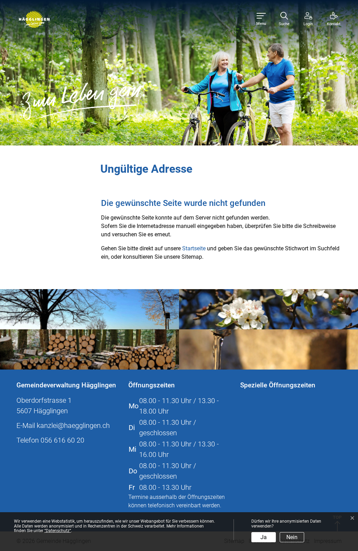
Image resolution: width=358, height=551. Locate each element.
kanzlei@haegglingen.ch (73, 425)
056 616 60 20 (62, 440)
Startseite (194, 248)
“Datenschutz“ (57, 530)
